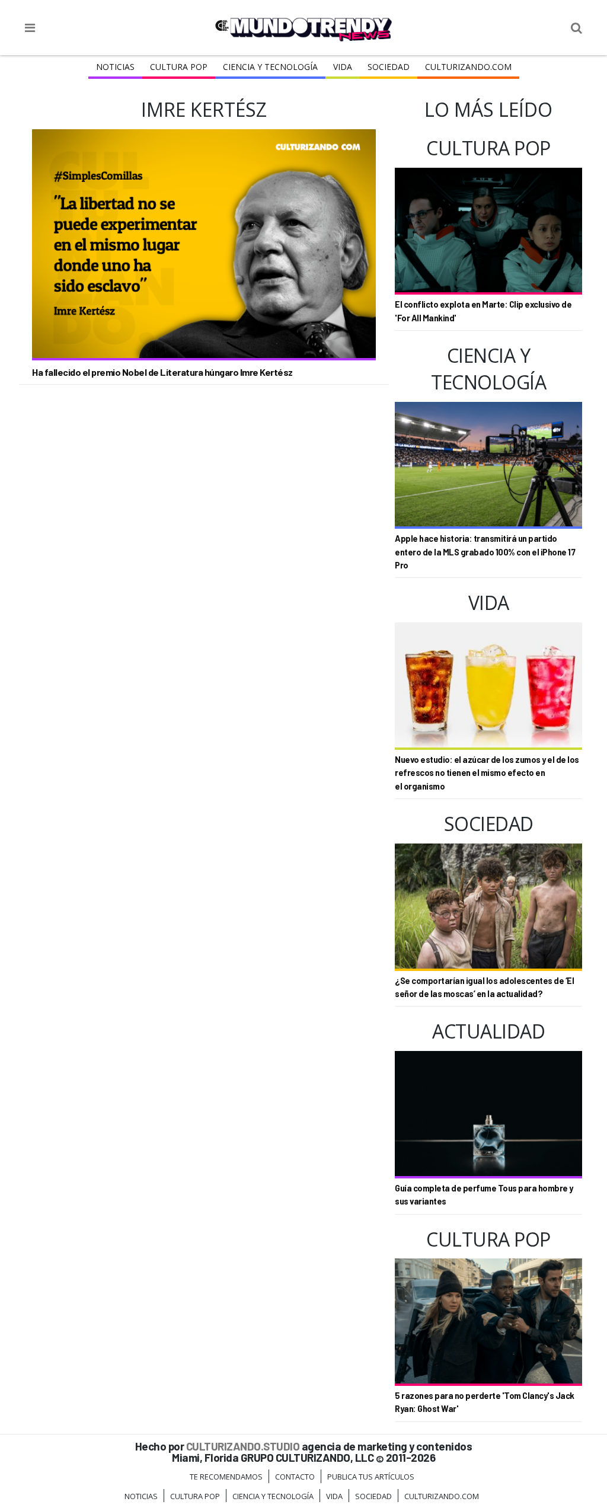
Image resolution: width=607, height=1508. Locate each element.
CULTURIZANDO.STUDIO (243, 1446)
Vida (342, 66)
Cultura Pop (178, 66)
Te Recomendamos (226, 1476)
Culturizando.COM (468, 66)
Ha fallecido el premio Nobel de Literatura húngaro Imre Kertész (162, 372)
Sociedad (389, 66)
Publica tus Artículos (370, 1476)
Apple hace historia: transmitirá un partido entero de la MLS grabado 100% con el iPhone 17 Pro (485, 551)
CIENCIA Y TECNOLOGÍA (270, 66)
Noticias (115, 66)
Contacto (295, 1476)
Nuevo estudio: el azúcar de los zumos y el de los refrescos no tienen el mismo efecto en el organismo (487, 773)
